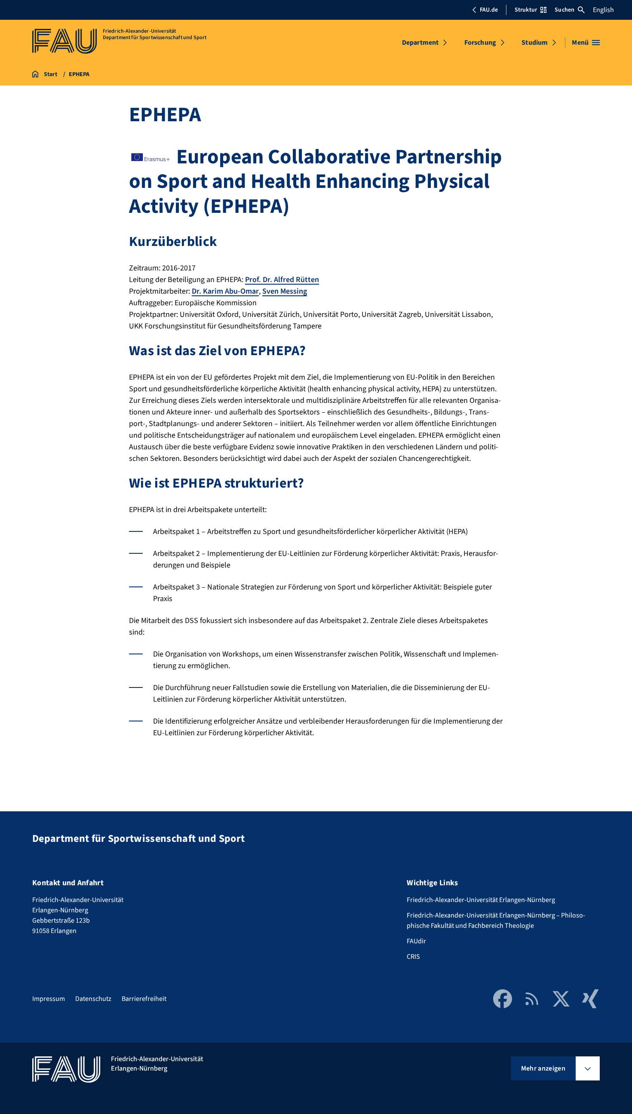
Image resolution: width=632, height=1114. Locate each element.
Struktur (526, 10)
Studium (535, 42)
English (603, 10)
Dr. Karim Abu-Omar (225, 291)
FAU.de (489, 10)
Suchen (564, 10)
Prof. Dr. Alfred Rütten (282, 279)
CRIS (413, 956)
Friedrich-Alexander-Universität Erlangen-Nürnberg (481, 900)
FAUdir (416, 941)
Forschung (480, 42)
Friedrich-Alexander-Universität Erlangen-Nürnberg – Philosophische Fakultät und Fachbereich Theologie (496, 920)
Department (420, 42)
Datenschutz (93, 999)
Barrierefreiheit (144, 999)
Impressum (48, 999)
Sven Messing (284, 291)
